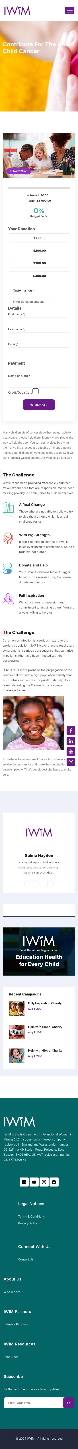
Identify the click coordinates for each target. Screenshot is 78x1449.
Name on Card (19, 375)
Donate (41, 405)
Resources (11, 1357)
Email (13, 344)
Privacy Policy (28, 1223)
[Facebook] (54, 1182)
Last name (16, 329)
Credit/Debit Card (20, 392)
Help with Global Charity (45, 1027)
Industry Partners (16, 1324)
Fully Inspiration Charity (45, 1003)
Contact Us (26, 1259)
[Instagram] (44, 1182)
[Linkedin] (24, 1182)
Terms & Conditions (31, 1216)
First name (16, 314)
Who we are (12, 1292)
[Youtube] (34, 1182)
